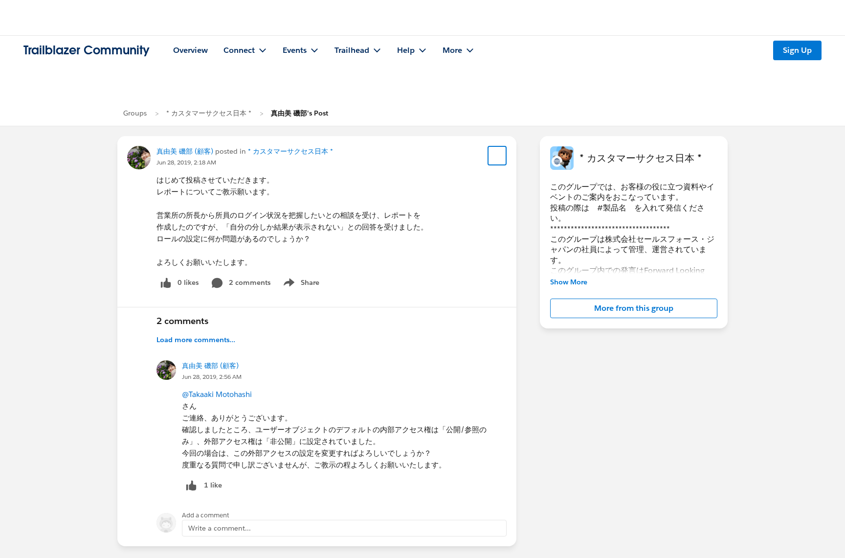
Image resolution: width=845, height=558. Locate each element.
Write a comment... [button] (219, 528)
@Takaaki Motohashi (217, 394)
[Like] (191, 485)
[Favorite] (497, 155)
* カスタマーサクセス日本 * (208, 113)
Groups (135, 113)
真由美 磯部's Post (299, 113)
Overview (190, 50)
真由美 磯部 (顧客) (184, 151)
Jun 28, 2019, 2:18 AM (186, 162)
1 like (213, 485)
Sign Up (797, 50)
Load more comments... (195, 339)
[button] (633, 308)
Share (300, 284)
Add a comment (205, 515)
